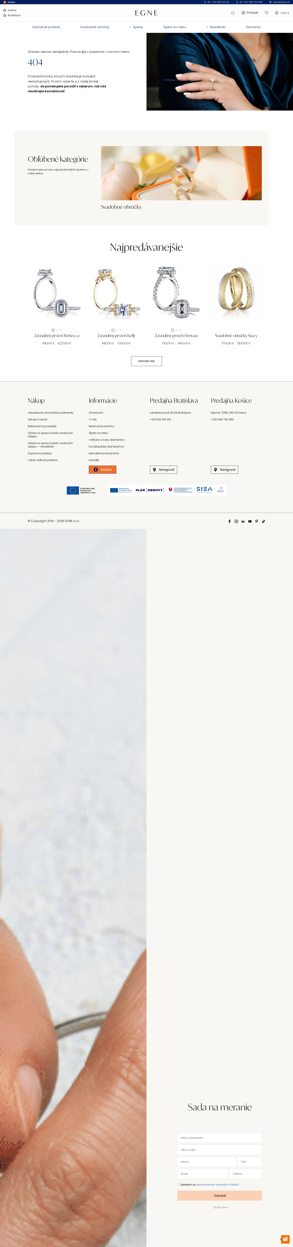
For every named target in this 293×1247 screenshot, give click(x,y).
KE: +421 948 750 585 (251, 2)
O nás (93, 419)
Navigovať (166, 469)
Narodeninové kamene (104, 453)
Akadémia (218, 27)
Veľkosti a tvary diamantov (107, 440)
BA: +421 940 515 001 (218, 2)
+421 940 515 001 (160, 419)
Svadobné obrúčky (94, 27)
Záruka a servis (37, 419)
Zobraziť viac (146, 361)
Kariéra (103, 469)
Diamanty (253, 27)
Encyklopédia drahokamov (106, 447)
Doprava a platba (40, 453)
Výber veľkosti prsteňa (42, 460)
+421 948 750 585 (222, 419)
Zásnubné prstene (46, 27)
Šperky (138, 27)
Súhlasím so (210, 1184)
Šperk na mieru (174, 27)
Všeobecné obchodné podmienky (51, 413)
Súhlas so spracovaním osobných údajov (50, 434)
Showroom (96, 413)
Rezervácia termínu (101, 426)
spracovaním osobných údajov (218, 1184)
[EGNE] (146, 12)
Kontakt (94, 460)
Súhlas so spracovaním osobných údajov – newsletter (50, 445)
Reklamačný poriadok (42, 426)
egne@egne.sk (281, 2)
